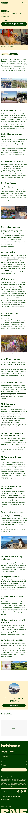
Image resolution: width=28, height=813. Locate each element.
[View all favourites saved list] (19, 3)
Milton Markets (16, 395)
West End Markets (21, 393)
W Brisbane (17, 515)
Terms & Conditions (5, 799)
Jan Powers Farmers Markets (8, 393)
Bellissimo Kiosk (9, 479)
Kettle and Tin (14, 418)
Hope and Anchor (5, 146)
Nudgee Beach (7, 166)
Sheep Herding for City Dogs (15, 497)
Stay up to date (7, 752)
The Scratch (13, 291)
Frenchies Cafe (21, 567)
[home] (5, 3)
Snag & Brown (16, 411)
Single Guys (4, 420)
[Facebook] (18, 791)
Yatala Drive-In (13, 188)
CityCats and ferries (12, 259)
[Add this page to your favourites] (20, 3)
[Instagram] (22, 791)
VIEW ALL (3, 717)
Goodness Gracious (6, 424)
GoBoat (7, 270)
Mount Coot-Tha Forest (11, 117)
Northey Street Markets (7, 396)
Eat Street (3, 583)
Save (6, 20)
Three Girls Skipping (19, 424)
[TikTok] (25, 791)
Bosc (17, 297)
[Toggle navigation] (25, 3)
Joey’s (2, 451)
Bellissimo (21, 322)
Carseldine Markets (6, 395)
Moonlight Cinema (6, 195)
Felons (9, 302)
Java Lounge (4, 418)
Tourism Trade (4, 802)
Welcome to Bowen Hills (7, 645)
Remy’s (3, 143)
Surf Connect (15, 364)
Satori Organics (17, 235)
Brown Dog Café (5, 422)
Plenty (15, 420)
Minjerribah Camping (6, 627)
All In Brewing (4, 288)
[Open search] (22, 3)
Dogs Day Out (4, 650)
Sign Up (14, 770)
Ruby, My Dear (16, 304)
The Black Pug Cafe (9, 416)
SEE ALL (13, 728)
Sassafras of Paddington (9, 150)
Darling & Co (4, 477)
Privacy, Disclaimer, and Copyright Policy (10, 796)
